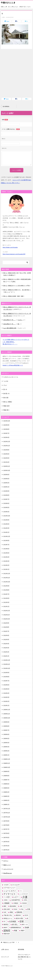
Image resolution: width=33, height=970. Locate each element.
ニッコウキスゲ (23, 894)
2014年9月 (6, 520)
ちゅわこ (20, 320)
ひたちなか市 (16, 884)
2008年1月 (6, 804)
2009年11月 (6, 714)
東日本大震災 (19, 918)
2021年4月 (6, 462)
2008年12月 (6, 759)
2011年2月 (6, 652)
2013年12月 (6, 536)
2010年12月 (6, 660)
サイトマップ (5, 957)
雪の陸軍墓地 (6, 106)
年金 (22, 909)
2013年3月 (6, 561)
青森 (15, 930)
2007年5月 (6, 837)
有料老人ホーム (8, 918)
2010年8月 (6, 676)
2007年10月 (6, 817)
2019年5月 (6, 507)
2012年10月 (6, 581)
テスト (21, 890)
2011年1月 (6, 656)
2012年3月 (6, 602)
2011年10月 (6, 619)
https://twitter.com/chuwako (10, 247)
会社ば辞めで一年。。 (9, 320)
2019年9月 (6, 491)
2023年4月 (6, 437)
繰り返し (15, 924)
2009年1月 (6, 755)
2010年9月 (6, 672)
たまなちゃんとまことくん (10, 377)
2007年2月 (6, 850)
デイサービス (10, 894)
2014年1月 (6, 532)
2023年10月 (6, 421)
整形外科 (18, 915)
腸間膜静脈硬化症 (16, 927)
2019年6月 (6, 503)
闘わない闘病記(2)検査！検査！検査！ (14, 296)
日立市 (26, 915)
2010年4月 (6, 693)
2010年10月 (6, 668)
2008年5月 (6, 788)
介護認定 (15, 903)
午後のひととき (8, 2)
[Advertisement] (15, 60)
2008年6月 (6, 784)
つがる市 (6, 884)
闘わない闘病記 (7, 402)
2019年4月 (6, 511)
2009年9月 (6, 722)
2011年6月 (6, 635)
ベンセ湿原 (7, 897)
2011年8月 (6, 627)
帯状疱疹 (15, 909)
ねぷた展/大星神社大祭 (9, 328)
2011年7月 (6, 631)
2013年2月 (6, 565)
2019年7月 (6, 499)
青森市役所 (7, 933)
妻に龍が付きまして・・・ (10, 344)
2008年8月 (6, 775)
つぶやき (5, 381)
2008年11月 (6, 763)
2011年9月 (6, 623)
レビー (16, 897)
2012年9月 (6, 586)
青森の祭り (6, 410)
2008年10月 (6, 767)
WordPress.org (7, 873)
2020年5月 (6, 478)
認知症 (7, 930)
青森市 (22, 930)
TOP (8, 942)
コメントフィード (8, 869)
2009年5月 (6, 738)
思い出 (5, 389)
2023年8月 (6, 429)
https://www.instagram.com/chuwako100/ (14, 254)
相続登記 (6, 924)
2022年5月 (6, 458)
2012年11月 (6, 577)
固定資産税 (13, 906)
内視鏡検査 (24, 903)
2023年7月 (6, 433)
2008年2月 (6, 800)
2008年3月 (6, 796)
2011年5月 (6, 639)
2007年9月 (6, 821)
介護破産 (7, 903)
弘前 (5, 912)
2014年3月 (6, 528)
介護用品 (25, 900)
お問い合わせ (5, 949)
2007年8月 (6, 825)
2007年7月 (6, 829)
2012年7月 (6, 594)
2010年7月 (6, 680)
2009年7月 (6, 730)
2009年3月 (6, 746)
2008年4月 (6, 792)
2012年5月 (6, 598)
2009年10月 (6, 718)
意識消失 (19, 912)
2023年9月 (6, 425)
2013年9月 (6, 540)
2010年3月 (6, 697)
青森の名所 (6, 406)
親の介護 (5, 397)
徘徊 (11, 912)
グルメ (5, 385)
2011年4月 (6, 643)
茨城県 (27, 927)
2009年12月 (6, 709)
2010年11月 (6, 664)
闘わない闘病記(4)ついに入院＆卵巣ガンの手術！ (17, 285)
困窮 (5, 906)
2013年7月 (6, 544)
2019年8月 (6, 495)
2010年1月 (6, 705)
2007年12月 (6, 808)
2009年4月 (6, 742)
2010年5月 (6, 689)
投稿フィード (7, 865)
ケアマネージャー (9, 888)
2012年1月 (6, 606)
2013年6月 (6, 548)
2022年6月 (6, 454)
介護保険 (5, 900)
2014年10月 (6, 516)
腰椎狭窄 (5, 927)
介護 (24, 897)
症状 (22, 921)
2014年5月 (6, 524)
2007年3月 (6, 845)
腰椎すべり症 (25, 924)
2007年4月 (6, 841)
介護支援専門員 (15, 900)
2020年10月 (6, 470)
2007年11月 (6, 812)
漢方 (4, 921)
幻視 (28, 909)
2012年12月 (6, 573)
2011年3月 (6, 647)
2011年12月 (6, 610)
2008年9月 (6, 771)
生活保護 (12, 921)
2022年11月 (6, 445)
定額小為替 (7, 909)
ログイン (5, 860)
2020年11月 (6, 466)
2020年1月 (6, 487)
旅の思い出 (6, 393)
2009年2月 (6, 751)
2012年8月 (6, 590)
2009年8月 (6, 726)
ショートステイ (10, 891)
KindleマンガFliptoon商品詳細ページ (13, 365)
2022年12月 (6, 441)
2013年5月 (6, 553)
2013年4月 (6, 557)
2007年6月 (6, 833)
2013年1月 (6, 569)
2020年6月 (6, 474)
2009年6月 (6, 734)
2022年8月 (6, 450)
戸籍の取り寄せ (8, 915)
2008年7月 (6, 779)
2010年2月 (6, 701)
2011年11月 (6, 615)
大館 (21, 906)
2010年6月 (6, 685)
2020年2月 (6, 482)
